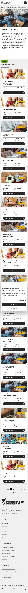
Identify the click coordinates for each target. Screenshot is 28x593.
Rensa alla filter (5, 67)
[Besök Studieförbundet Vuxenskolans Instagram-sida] (14, 589)
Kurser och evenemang (12, 7)
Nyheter (4, 537)
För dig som (4, 526)
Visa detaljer (21, 300)
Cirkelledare (4, 534)
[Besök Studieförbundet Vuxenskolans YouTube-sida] (25, 589)
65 (24, 489)
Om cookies (4, 559)
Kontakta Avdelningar (7, 574)
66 (10, 492)
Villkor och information (7, 547)
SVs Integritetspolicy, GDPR (8, 550)
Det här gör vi (5, 523)
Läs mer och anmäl (8, 93)
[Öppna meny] (25, 2)
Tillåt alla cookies (14, 304)
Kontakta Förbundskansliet (8, 569)
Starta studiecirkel (6, 531)
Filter (4, 61)
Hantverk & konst (22, 7)
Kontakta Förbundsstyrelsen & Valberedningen (13, 571)
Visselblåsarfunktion (6, 577)
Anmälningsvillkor (6, 553)
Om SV (3, 529)
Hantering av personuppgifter (8, 556)
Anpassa (13, 308)
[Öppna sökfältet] (22, 2)
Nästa (14, 492)
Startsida (3, 7)
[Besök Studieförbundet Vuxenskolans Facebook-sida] (2, 589)
